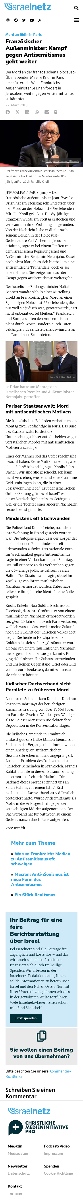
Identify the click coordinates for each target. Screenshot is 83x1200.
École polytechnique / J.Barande (62, 161)
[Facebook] (15, 20)
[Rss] (39, 20)
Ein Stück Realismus (35, 895)
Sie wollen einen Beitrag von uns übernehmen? (41, 1053)
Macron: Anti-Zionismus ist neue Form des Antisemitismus (40, 880)
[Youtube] (31, 20)
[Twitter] (23, 20)
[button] (76, 8)
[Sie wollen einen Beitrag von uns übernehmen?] (41, 1036)
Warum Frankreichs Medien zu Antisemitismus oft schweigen (40, 859)
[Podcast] (8, 20)
